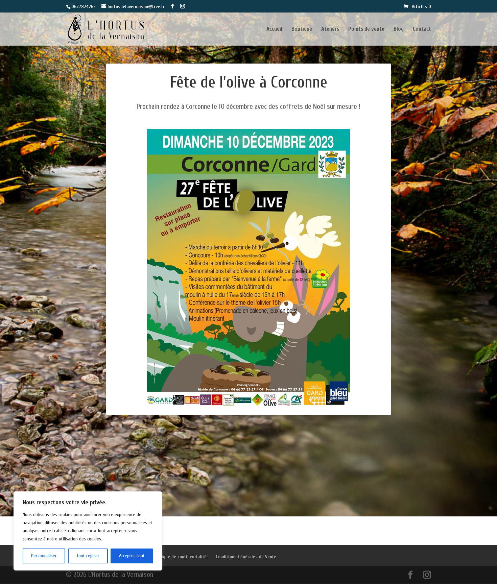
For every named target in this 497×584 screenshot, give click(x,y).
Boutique (301, 29)
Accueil (274, 29)
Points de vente (366, 29)
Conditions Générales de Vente (246, 557)
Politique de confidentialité (179, 557)
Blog (399, 29)
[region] (88, 530)
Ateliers (330, 29)
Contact (422, 29)
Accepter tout (132, 556)
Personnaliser (44, 556)
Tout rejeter (87, 556)
